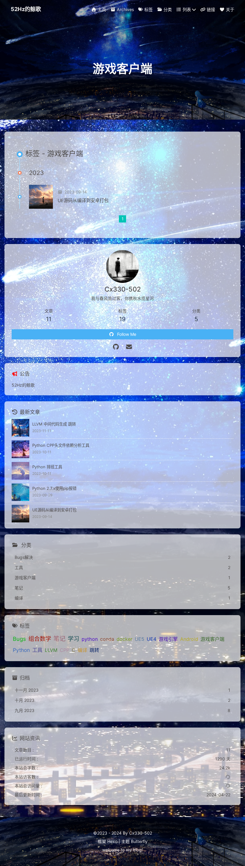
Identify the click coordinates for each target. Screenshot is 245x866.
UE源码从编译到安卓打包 (83, 200)
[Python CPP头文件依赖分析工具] (20, 449)
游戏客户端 (212, 639)
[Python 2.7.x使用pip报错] (20, 492)
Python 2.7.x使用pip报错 (54, 488)
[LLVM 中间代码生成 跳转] (20, 428)
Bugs (19, 638)
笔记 (59, 638)
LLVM (51, 650)
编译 (82, 650)
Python (21, 650)
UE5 (139, 639)
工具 (37, 650)
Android (189, 639)
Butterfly (139, 841)
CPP (64, 650)
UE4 (151, 639)
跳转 (94, 650)
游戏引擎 (168, 639)
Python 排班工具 (47, 466)
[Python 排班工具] (20, 471)
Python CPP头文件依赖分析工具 (60, 445)
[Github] (116, 346)
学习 (73, 638)
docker (124, 639)
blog (137, 849)
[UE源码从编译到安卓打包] (41, 197)
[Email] (129, 346)
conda (107, 639)
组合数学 (39, 638)
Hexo (112, 841)
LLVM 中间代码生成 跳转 (54, 424)
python (90, 639)
